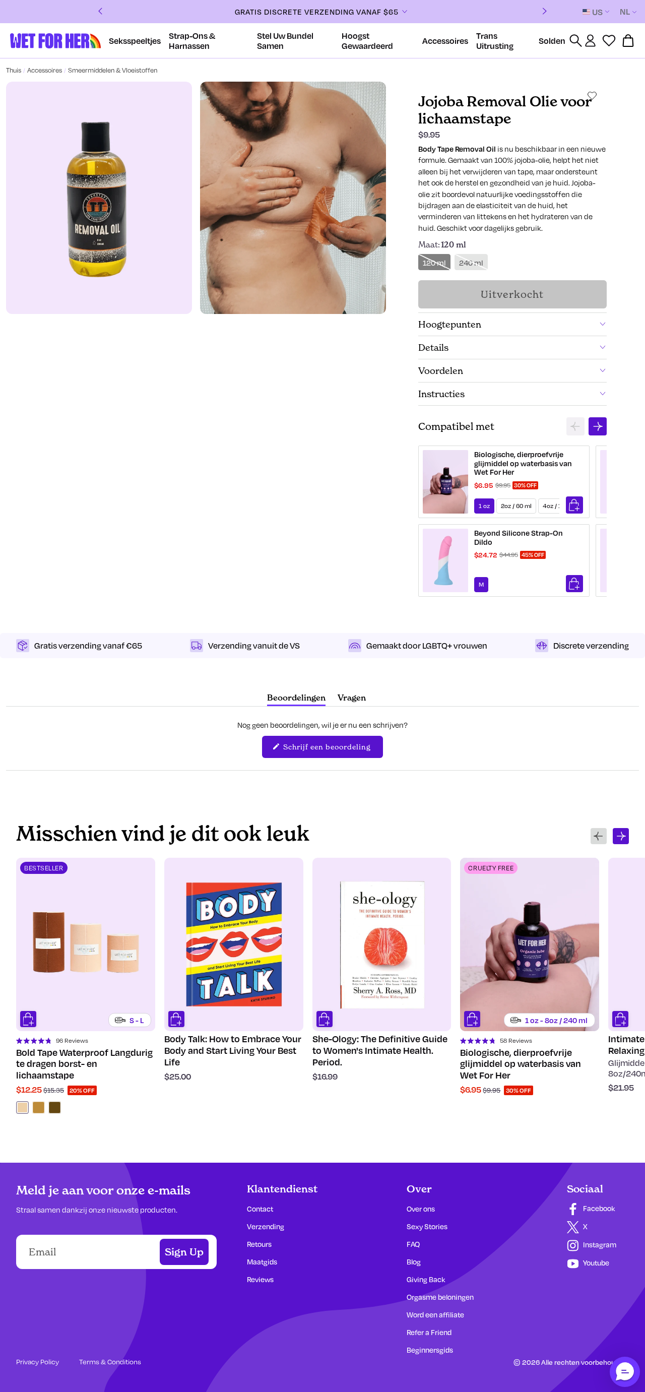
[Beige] (22, 1107)
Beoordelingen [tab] (296, 699)
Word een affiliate (435, 1314)
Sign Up (184, 1252)
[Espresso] (54, 1107)
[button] (625, 1372)
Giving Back (426, 1279)
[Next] (544, 12)
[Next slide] (598, 426)
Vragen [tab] (352, 699)
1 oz (484, 506)
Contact (260, 1209)
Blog (414, 1261)
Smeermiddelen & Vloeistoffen (112, 70)
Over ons (421, 1209)
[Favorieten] (609, 40)
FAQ (413, 1244)
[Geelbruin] (38, 1107)
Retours (259, 1244)
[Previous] (100, 12)
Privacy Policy (37, 1361)
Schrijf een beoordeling (332, 749)
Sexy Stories (427, 1226)
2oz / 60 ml (516, 506)
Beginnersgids (430, 1350)
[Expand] (405, 12)
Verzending (265, 1226)
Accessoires (44, 70)
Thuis (13, 70)
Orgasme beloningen (440, 1297)
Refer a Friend (429, 1332)
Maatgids (262, 1261)
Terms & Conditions (110, 1361)
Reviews (260, 1279)
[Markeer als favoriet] (592, 96)
